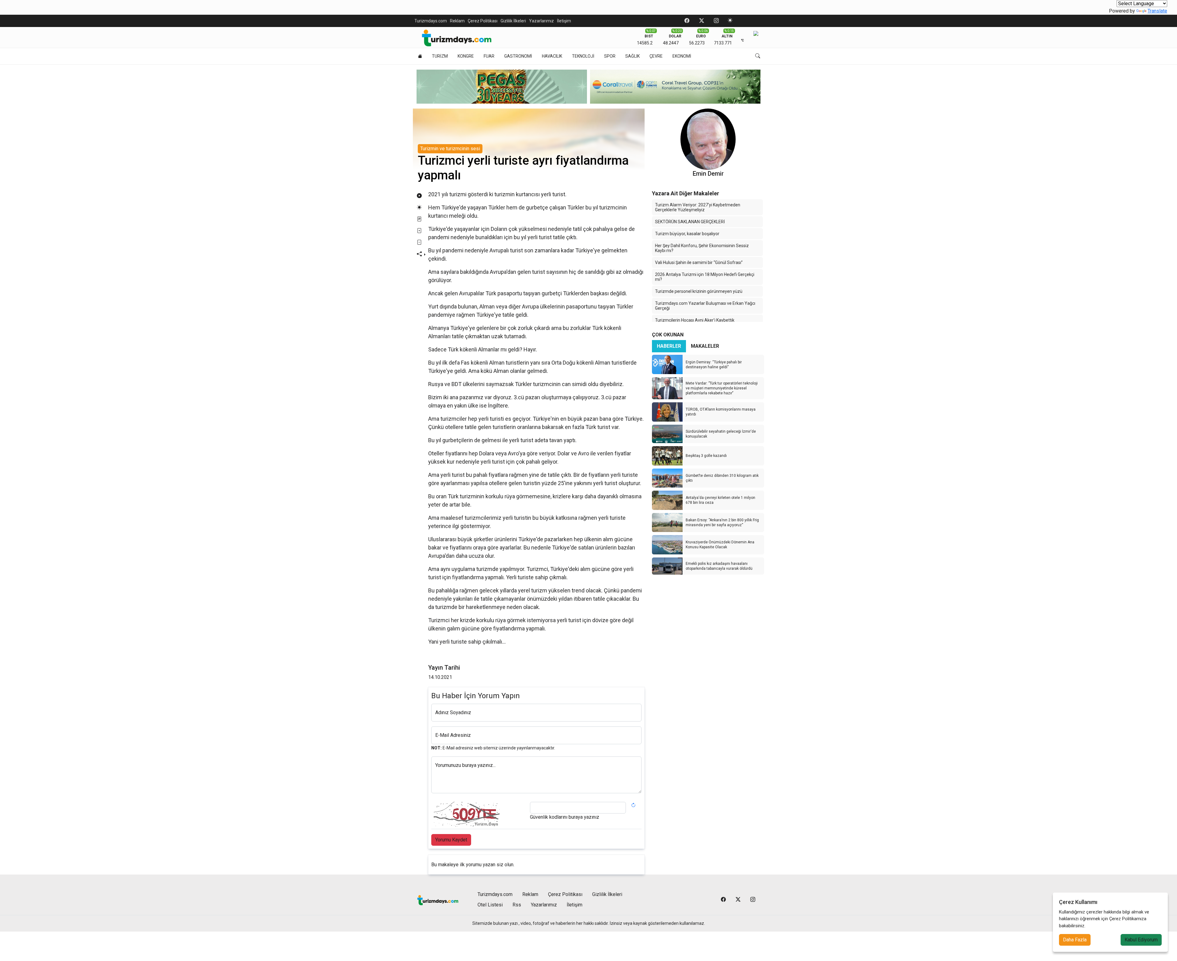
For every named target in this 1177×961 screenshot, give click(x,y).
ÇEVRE (656, 56)
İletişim (564, 20)
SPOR (609, 56)
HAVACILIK (552, 56)
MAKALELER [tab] (705, 346)
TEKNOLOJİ (583, 56)
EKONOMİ (681, 56)
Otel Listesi (490, 905)
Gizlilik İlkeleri (513, 20)
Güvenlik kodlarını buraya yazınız (564, 817)
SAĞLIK (632, 56)
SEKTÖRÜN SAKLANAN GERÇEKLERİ (690, 221)
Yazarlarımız (541, 20)
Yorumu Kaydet (451, 840)
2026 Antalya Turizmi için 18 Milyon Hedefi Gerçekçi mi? (704, 277)
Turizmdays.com (430, 20)
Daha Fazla (1075, 940)
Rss (516, 905)
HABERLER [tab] (669, 346)
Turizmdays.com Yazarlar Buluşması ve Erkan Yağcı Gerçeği (705, 306)
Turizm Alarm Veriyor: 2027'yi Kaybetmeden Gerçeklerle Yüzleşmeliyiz (697, 207)
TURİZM (440, 56)
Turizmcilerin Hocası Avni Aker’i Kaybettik (694, 320)
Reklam (457, 20)
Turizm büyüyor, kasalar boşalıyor (687, 233)
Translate (1157, 11)
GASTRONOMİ (518, 56)
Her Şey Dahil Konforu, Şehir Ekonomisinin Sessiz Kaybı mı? (702, 248)
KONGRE (466, 56)
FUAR (489, 56)
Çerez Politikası (482, 20)
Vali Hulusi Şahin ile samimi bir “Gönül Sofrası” (699, 262)
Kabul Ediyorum (1141, 940)
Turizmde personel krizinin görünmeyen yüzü (698, 291)
